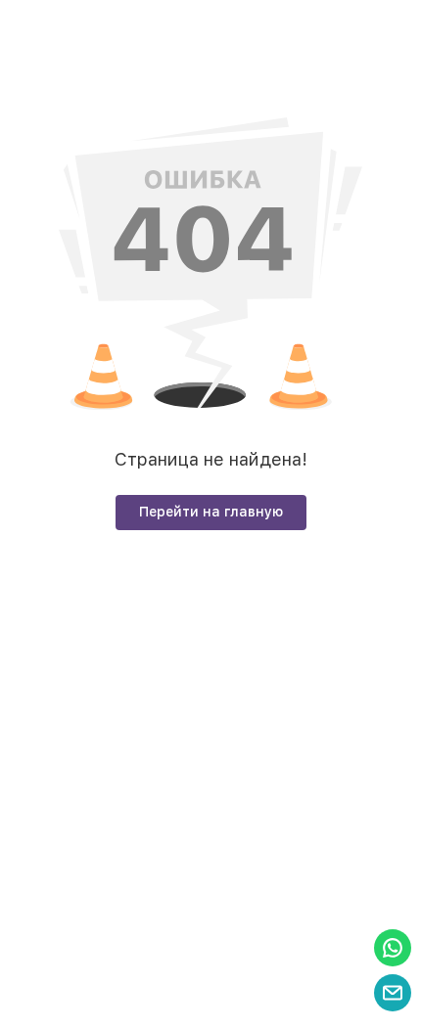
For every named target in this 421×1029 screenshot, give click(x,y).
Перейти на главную (211, 511)
